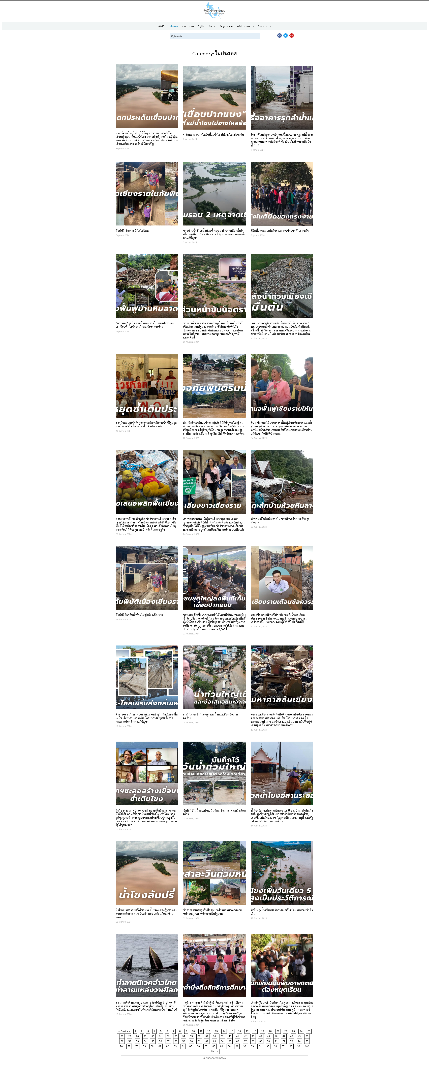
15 (232, 1031)
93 (253, 1046)
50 (307, 1036)
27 (130, 1036)
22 (286, 1031)
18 (255, 1031)
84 (183, 1046)
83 (176, 1046)
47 (284, 1036)
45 (269, 1036)
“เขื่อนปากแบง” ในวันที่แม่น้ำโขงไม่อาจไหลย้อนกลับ (213, 134)
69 (261, 1041)
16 (240, 1031)
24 (302, 1031)
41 (238, 1036)
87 (207, 1046)
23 (294, 1031)
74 (300, 1041)
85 (191, 1046)
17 (248, 1031)
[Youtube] (291, 35)
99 (299, 1046)
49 (300, 1036)
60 (192, 1041)
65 (230, 1041)
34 (184, 1036)
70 (269, 1041)
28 (138, 1036)
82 (168, 1046)
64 (223, 1041)
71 (277, 1041)
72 (284, 1041)
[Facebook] (279, 35)
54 (146, 1041)
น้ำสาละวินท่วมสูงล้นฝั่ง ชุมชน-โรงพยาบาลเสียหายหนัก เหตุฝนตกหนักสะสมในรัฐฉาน (212, 911)
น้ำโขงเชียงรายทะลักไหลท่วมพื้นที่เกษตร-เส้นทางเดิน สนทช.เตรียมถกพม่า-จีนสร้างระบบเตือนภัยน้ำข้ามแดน (146, 913)
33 (176, 1036)
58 (176, 1041)
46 (277, 1036)
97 (284, 1046)
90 (230, 1046)
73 (292, 1041)
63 (215, 1041)
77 (130, 1046)
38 (215, 1036)
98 (291, 1046)
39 (223, 1036)
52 (130, 1041)
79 (145, 1046)
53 (138, 1041)
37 (207, 1036)
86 (199, 1046)
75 (307, 1041)
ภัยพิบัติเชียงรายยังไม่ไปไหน (132, 230)
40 (230, 1036)
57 (169, 1041)
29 (146, 1036)
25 (309, 1031)
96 (276, 1046)
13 (217, 1031)
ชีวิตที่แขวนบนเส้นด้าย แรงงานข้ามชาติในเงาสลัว (280, 231)
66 (238, 1041)
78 (137, 1046)
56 (161, 1041)
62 (207, 1041)
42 (246, 1036)
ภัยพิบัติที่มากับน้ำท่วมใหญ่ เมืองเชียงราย (139, 615)
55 (153, 1041)
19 (263, 1031)
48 (292, 1036)
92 (245, 1046)
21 (279, 1031)
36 (200, 1036)
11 (202, 1031)
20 (271, 1031)
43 (254, 1036)
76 (122, 1046)
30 (153, 1036)
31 (161, 1036)
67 (246, 1041)
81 (160, 1046)
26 (122, 1036)
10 (194, 1031)
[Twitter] (285, 35)
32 (169, 1036)
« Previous (124, 1031)
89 (222, 1046)
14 (225, 1031)
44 (261, 1036)
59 (184, 1041)
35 (192, 1036)
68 (254, 1041)
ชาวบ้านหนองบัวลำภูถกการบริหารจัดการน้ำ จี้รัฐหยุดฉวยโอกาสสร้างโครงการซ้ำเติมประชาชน (146, 424)
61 (200, 1041)
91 (237, 1046)
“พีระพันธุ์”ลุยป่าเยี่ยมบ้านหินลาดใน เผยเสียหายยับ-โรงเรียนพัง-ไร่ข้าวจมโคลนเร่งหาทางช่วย (145, 324)
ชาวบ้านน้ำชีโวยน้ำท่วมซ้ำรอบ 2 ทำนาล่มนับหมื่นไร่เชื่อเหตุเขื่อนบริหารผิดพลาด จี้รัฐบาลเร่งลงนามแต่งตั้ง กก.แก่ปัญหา (214, 234)
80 (153, 1046)
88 (214, 1046)
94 (261, 1046)
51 (122, 1041)
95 (268, 1046)
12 (209, 1031)
